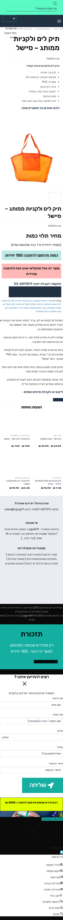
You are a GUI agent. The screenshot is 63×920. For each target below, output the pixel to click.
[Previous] (57, 158)
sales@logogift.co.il (17, 509)
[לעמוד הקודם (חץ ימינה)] (59, 839)
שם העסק (58, 714)
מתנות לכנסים (43, 304)
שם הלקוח (57, 698)
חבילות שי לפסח (34, 563)
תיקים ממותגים (43, 28)
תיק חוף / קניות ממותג (50, 438)
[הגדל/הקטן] (49, 824)
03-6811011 (43, 509)
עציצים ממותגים (14, 563)
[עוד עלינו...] (28, 538)
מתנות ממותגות (54, 307)
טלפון (60, 730)
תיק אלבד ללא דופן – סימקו (17, 438)
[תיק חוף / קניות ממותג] (47, 422)
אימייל (60, 747)
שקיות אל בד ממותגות (19, 307)
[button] (61, 852)
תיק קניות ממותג (24, 28)
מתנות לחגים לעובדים (18, 300)
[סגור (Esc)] (59, 824)
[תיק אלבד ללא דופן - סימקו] (16, 422)
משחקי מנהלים (16, 559)
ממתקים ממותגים (47, 559)
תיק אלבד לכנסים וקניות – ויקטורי (17, 482)
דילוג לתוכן (56, 848)
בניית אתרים (13, 615)
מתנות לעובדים (29, 304)
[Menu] (59, 21)
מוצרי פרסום (50, 554)
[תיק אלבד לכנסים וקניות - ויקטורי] (16, 464)
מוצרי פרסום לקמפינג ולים (41, 300)
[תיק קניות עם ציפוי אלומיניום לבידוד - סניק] (47, 464)
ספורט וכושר (51, 563)
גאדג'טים (32, 559)
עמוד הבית (58, 28)
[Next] (3, 158)
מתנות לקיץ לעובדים (12, 304)
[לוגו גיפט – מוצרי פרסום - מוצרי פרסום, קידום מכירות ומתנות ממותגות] (31, 21)
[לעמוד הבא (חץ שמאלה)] (49, 839)
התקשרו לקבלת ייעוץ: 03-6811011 (37, 284)
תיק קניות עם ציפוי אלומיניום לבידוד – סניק (48, 482)
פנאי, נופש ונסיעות (38, 307)
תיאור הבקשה (56, 763)
